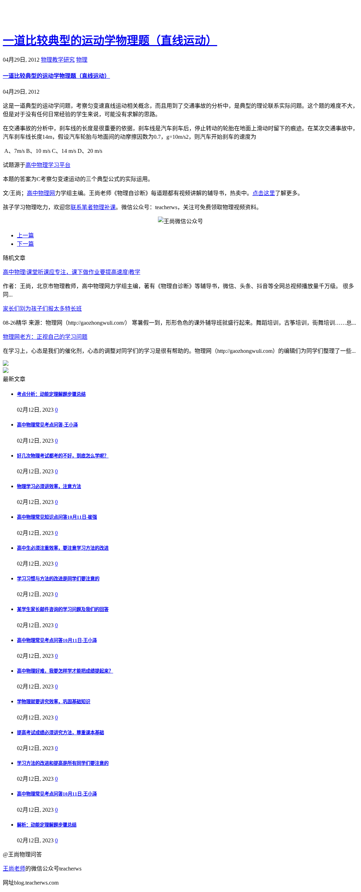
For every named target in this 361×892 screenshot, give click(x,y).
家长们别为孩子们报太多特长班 (42, 309)
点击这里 (263, 193)
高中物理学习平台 (48, 165)
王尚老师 (14, 869)
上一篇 (25, 235)
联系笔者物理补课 (93, 207)
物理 (81, 60)
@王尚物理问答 (42, 16)
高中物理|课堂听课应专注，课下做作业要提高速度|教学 (71, 272)
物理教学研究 (58, 60)
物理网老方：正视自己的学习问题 (45, 337)
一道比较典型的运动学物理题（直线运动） (110, 40)
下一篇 (25, 244)
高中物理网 (41, 193)
